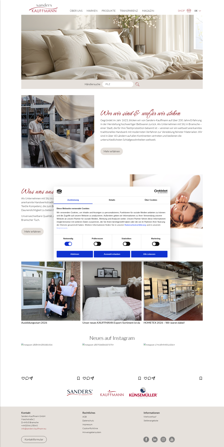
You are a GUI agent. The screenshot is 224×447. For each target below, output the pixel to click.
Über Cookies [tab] (151, 200)
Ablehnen (74, 254)
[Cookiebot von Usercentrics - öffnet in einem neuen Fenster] (156, 191)
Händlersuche (92, 84)
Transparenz (129, 10)
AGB (84, 416)
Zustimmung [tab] (73, 200)
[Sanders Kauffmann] (43, 7)
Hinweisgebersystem (91, 432)
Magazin (148, 10)
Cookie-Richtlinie (90, 428)
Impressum (62, 228)
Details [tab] (112, 200)
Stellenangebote (151, 420)
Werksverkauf (150, 416)
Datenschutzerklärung (135, 225)
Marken (92, 10)
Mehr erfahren (112, 151)
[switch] (97, 244)
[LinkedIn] (155, 439)
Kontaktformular (34, 439)
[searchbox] (117, 84)
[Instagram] (163, 439)
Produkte (109, 10)
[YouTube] (172, 439)
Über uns (76, 10)
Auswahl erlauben (112, 254)
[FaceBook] (146, 439)
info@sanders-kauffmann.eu (33, 428)
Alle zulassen (149, 254)
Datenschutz (88, 420)
